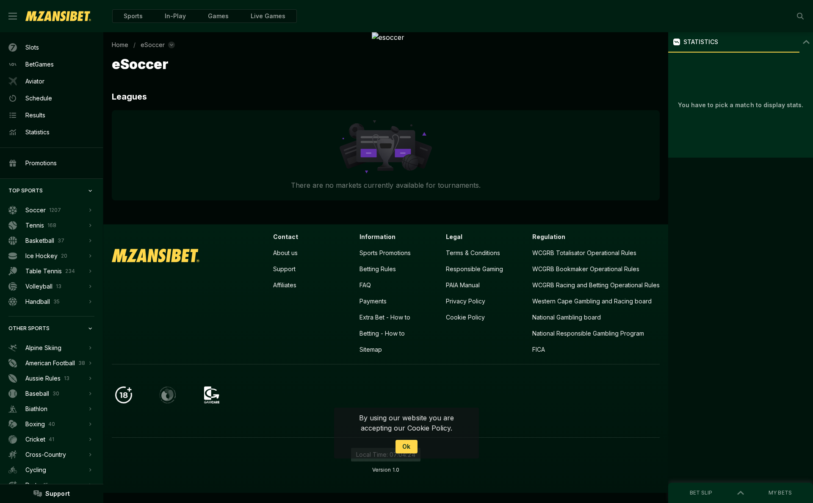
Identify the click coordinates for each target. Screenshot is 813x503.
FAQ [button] (365, 285)
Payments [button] (373, 301)
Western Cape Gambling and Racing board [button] (592, 301)
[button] (218, 16)
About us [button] (285, 252)
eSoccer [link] (153, 44)
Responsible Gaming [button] (474, 268)
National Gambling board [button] (566, 317)
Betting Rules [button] (377, 268)
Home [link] (120, 44)
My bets (780, 492)
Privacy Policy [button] (465, 301)
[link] (58, 16)
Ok (406, 446)
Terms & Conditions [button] (473, 252)
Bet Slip (701, 492)
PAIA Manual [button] (463, 285)
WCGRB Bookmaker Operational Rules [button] (585, 268)
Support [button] (284, 268)
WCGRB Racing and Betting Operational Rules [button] (596, 285)
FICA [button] (538, 349)
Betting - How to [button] (382, 333)
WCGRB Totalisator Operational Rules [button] (584, 252)
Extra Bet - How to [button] (384, 317)
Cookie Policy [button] (465, 317)
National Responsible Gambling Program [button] (588, 333)
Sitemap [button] (370, 349)
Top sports (25, 190)
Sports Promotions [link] (385, 252)
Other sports (29, 328)
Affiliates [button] (284, 285)
